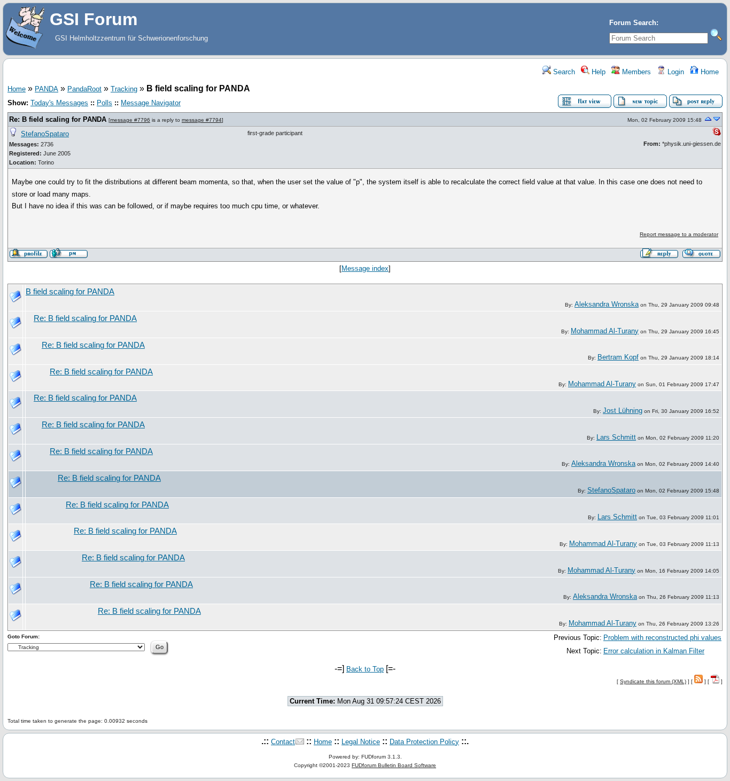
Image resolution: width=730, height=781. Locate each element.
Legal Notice (360, 742)
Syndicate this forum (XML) (653, 681)
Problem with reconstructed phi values (662, 638)
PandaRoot (84, 89)
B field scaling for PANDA (70, 291)
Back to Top (365, 669)
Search (563, 72)
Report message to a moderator (679, 234)
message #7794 (202, 120)
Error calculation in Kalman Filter (653, 651)
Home (708, 72)
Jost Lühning (622, 411)
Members (635, 72)
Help (597, 72)
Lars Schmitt (616, 437)
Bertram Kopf (618, 357)
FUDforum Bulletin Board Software (394, 765)
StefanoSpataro (45, 134)
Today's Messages (59, 103)
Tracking (124, 89)
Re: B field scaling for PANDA (57, 119)
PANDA (46, 89)
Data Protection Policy (424, 742)
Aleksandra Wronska (606, 304)
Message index (365, 268)
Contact (283, 742)
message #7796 (130, 120)
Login (674, 72)
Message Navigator (151, 103)
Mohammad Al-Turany (605, 331)
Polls (104, 103)
